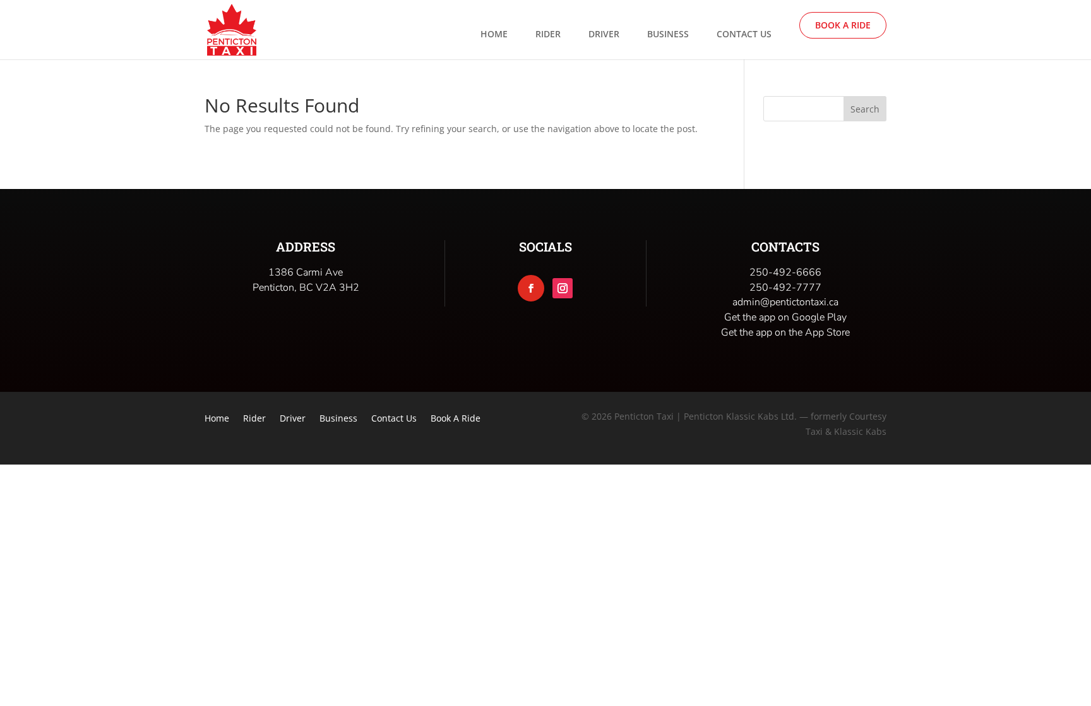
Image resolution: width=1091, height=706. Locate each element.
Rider (548, 35)
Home (494, 35)
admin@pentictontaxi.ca (785, 302)
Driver (603, 35)
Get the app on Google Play (785, 317)
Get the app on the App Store (785, 332)
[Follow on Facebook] (531, 288)
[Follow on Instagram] (562, 288)
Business (668, 35)
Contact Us (744, 35)
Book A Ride (843, 25)
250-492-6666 (785, 272)
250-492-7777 (785, 288)
